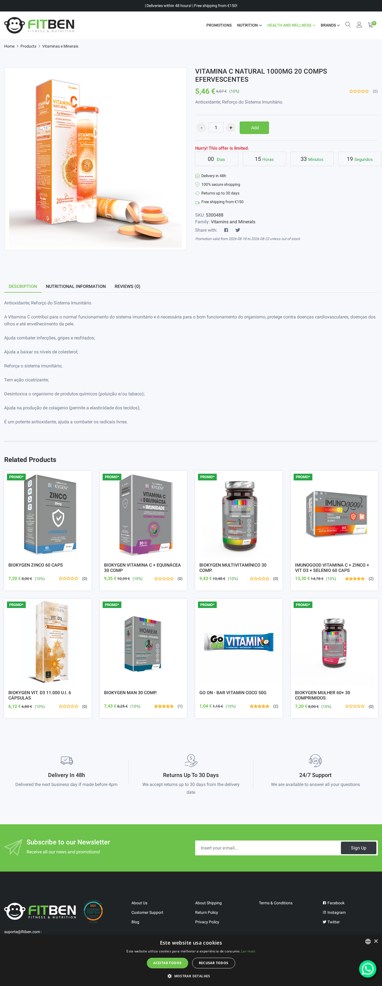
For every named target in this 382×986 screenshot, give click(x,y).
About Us (139, 903)
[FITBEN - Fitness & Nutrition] (39, 25)
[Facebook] (226, 230)
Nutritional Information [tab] (76, 286)
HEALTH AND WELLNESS (289, 25)
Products (28, 46)
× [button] (376, 941)
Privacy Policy (207, 922)
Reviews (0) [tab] (127, 286)
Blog (135, 922)
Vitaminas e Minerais (60, 46)
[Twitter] (238, 230)
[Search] (348, 25)
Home (9, 46)
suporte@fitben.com (22, 931)
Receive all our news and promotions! (63, 851)
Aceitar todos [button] (167, 963)
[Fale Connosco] (367, 969)
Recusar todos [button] (213, 963)
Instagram (336, 912)
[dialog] (191, 960)
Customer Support (147, 912)
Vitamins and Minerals (233, 221)
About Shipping (208, 903)
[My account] (359, 25)
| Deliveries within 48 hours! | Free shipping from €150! (191, 5)
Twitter (333, 922)
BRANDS (328, 25)
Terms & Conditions (276, 903)
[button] (191, 976)
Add (255, 127)
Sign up (358, 848)
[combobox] (368, 941)
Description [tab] (23, 286)
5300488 (214, 215)
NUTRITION (247, 25)
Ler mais (248, 951)
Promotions (219, 25)
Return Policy (206, 912)
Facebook (336, 903)
